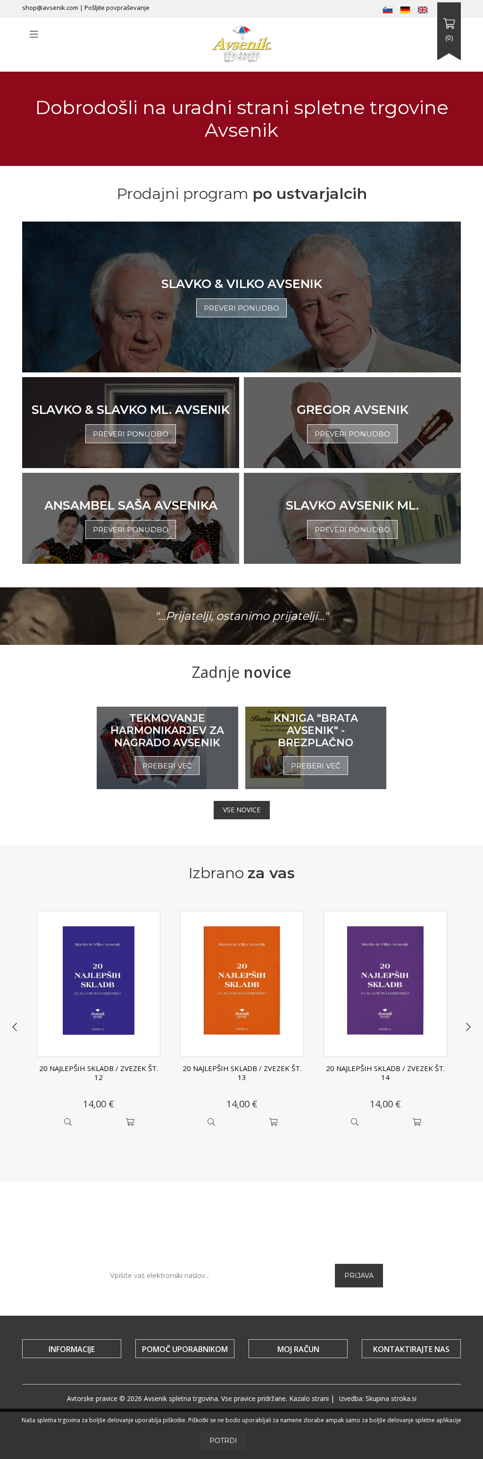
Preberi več (268, 1440)
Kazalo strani (309, 1398)
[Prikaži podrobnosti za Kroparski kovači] (385, 984)
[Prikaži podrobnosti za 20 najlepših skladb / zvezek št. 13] (98, 984)
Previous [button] (14, 1027)
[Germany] (405, 9)
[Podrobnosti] (68, 1122)
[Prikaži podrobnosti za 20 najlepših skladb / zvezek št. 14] (242, 984)
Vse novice (241, 809)
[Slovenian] (388, 9)
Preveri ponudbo (241, 308)
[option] (98, 1021)
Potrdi (223, 1440)
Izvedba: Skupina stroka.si (377, 1398)
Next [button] (468, 1027)
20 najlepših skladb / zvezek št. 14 (242, 1072)
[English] (422, 9)
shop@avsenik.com (50, 7)
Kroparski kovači (385, 1068)
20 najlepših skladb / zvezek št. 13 (98, 1072)
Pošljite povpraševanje (117, 7)
